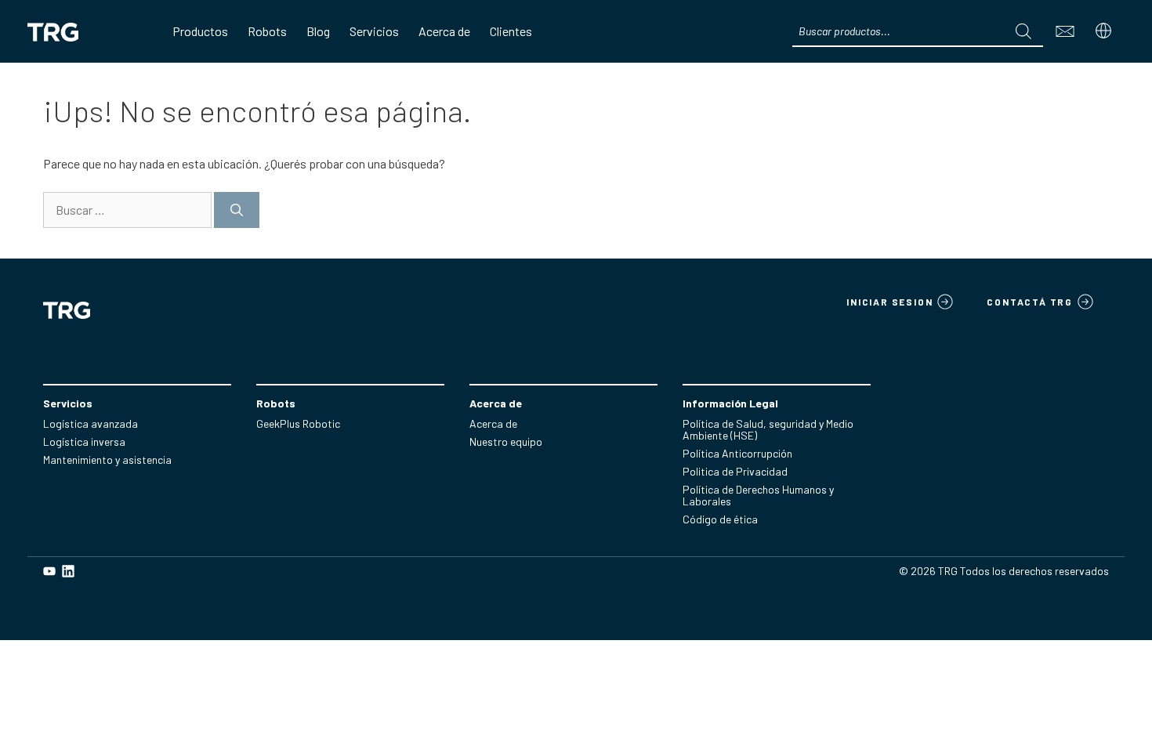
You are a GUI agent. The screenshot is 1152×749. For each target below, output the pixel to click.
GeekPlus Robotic (298, 423)
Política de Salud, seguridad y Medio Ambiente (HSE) (768, 429)
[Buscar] (236, 210)
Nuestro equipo (505, 441)
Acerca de (493, 423)
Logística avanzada (90, 423)
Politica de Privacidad (735, 471)
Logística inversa (84, 441)
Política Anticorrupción (737, 453)
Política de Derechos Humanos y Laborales (758, 495)
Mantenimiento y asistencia (107, 459)
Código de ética (720, 519)
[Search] (1023, 31)
